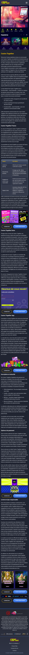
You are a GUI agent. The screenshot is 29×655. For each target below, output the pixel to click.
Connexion (7, 226)
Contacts (14, 650)
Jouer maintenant (20, 226)
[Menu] (26, 2)
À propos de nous (14, 648)
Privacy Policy (14, 646)
